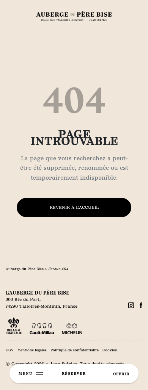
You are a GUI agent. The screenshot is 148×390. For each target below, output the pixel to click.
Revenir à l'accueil (74, 207)
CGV (10, 350)
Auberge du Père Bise (25, 268)
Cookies (109, 350)
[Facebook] (131, 305)
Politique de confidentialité (74, 350)
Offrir (121, 373)
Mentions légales (32, 350)
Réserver (74, 373)
